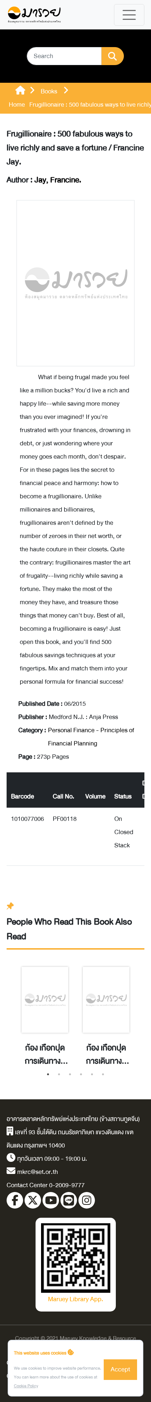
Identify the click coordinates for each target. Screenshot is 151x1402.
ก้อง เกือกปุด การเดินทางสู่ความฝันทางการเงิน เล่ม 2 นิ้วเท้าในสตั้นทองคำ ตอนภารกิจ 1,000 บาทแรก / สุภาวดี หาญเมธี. (45, 1055)
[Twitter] (33, 1200)
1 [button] (48, 1074)
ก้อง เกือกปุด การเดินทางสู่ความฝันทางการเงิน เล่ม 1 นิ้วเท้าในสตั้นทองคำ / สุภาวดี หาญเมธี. (106, 1055)
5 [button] (92, 1074)
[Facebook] (15, 1200)
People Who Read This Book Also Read (69, 929)
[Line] (68, 1200)
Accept (120, 1369)
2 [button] (59, 1074)
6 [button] (103, 1074)
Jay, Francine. (57, 180)
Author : (44, 180)
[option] (45, 1008)
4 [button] (81, 1074)
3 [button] (70, 1074)
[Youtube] (51, 1200)
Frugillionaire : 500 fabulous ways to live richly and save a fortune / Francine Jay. (75, 148)
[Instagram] (86, 1200)
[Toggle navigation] (129, 15)
